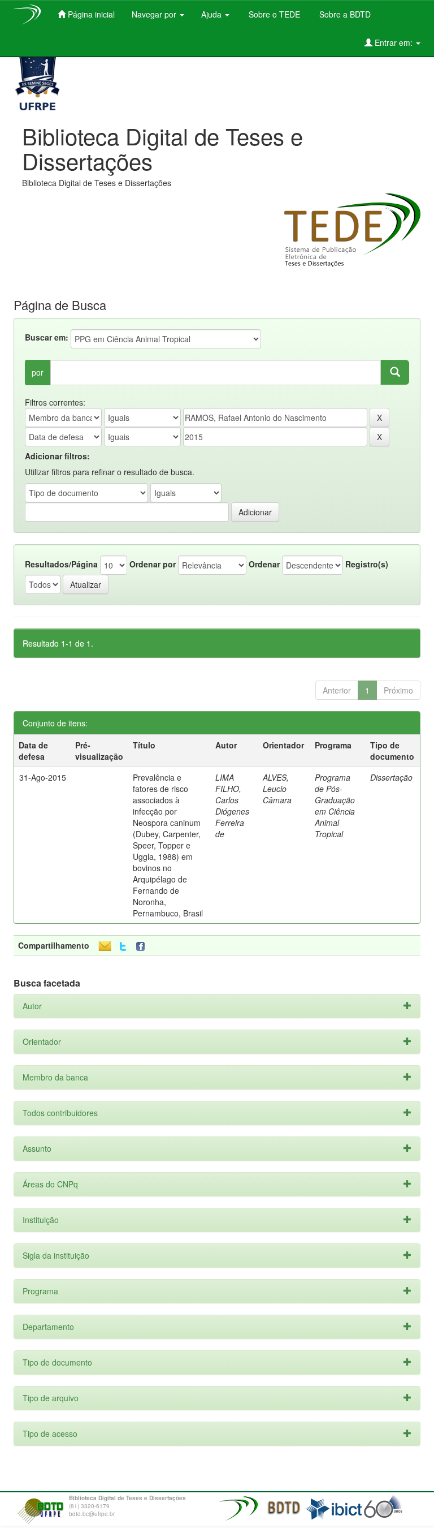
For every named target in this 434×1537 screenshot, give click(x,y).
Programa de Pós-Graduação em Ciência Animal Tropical (335, 805)
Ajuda (212, 14)
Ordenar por (152, 564)
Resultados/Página (61, 564)
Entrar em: (393, 42)
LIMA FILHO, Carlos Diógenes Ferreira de (232, 805)
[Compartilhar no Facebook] (143, 947)
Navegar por (155, 14)
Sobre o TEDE (273, 14)
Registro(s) (366, 564)
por (38, 372)
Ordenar (264, 564)
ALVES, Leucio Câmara (277, 789)
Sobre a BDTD (344, 14)
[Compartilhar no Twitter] (123, 947)
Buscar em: (46, 337)
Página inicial (90, 14)
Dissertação (391, 777)
